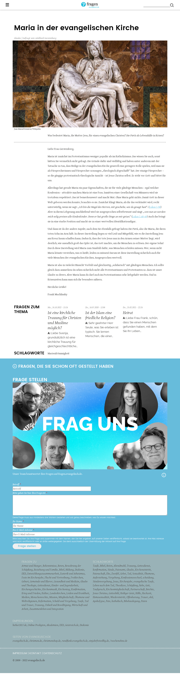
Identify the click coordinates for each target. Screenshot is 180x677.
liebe (141, 585)
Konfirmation (78, 589)
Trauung (39, 605)
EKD (24, 573)
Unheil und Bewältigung (58, 605)
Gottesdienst (44, 585)
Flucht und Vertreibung (57, 577)
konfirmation (99, 570)
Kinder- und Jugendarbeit (64, 585)
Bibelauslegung (132, 601)
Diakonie (79, 570)
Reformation (44, 601)
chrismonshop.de (52, 641)
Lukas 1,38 (155, 207)
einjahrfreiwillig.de (99, 641)
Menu (7, 4)
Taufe (80, 601)
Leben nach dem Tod (103, 585)
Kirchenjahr (126, 581)
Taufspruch (99, 589)
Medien (25, 597)
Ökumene (149, 573)
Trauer (144, 597)
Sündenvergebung (102, 581)
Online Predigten (36, 625)
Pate (108, 601)
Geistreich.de (71, 625)
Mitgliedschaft (66, 597)
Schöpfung (132, 585)
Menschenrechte (39, 597)
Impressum (20, 653)
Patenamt (120, 570)
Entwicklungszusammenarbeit (43, 573)
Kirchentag (64, 589)
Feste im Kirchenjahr (32, 577)
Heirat (128, 313)
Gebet (123, 573)
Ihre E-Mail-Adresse (22, 530)
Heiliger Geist (127, 593)
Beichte (150, 589)
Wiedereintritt (117, 597)
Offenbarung (133, 597)
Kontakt (35, 653)
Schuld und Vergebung (64, 601)
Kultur (45, 593)
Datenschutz (52, 653)
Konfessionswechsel (131, 577)
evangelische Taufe (144, 581)
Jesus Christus (100, 593)
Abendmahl (120, 566)
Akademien (52, 625)
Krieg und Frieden (31, 593)
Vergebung (114, 577)
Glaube (17, 38)
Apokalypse (99, 601)
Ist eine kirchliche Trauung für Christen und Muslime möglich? (64, 320)
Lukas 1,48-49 (139, 216)
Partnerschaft (137, 589)
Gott (147, 585)
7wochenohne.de (118, 641)
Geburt (25, 581)
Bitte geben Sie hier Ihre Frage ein (29, 493)
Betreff (16, 484)
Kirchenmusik (49, 589)
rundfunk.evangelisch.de (75, 641)
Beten (61, 566)
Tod (129, 573)
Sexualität (137, 573)
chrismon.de (35, 641)
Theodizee (120, 585)
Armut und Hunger (31, 566)
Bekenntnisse (50, 566)
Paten (144, 601)
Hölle (138, 593)
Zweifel (115, 573)
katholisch (117, 601)
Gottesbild (114, 593)
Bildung (70, 570)
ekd (151, 597)
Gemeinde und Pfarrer (41, 581)
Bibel (61, 570)
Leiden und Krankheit (77, 593)
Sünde (111, 570)
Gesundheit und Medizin (66, 581)
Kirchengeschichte (31, 589)
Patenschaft (99, 573)
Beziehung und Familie (46, 570)
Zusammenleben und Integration (46, 609)
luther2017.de (20, 625)
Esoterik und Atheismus (72, 573)
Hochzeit (146, 593)
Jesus (115, 581)
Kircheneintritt (143, 570)
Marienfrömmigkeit (58, 353)
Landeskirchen (57, 593)
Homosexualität (101, 597)
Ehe (108, 573)
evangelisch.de (20, 641)
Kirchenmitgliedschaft (117, 589)
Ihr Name (17, 521)
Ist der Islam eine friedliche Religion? (100, 315)
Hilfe (164, 475)
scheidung (148, 577)
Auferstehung (100, 577)
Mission (53, 597)
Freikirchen (77, 577)
